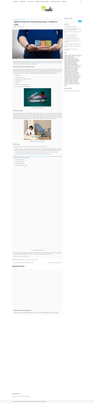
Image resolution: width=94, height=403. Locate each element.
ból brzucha (79, 55)
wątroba (66, 81)
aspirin (69, 55)
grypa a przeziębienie (68, 62)
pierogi (74, 74)
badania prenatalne (18, 259)
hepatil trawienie (74, 64)
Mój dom (15, 1)
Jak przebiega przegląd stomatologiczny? (70, 26)
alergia (66, 55)
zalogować (18, 396)
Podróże (64, 1)
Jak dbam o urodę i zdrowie (41, 1)
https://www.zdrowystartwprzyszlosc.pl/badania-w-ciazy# (34, 156)
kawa (72, 67)
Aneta (15, 26)
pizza (77, 74)
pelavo (66, 74)
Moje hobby (22, 1)
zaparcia (70, 81)
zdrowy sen (67, 83)
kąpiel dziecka (67, 71)
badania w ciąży (25, 259)
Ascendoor (36, 401)
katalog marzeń (67, 67)
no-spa (73, 73)
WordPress (44, 401)
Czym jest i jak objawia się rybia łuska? (70, 34)
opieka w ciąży (30, 259)
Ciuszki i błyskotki (55, 1)
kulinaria (76, 67)
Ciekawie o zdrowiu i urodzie (24, 401)
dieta (65, 57)
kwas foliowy (75, 69)
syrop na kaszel (75, 78)
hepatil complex (67, 64)
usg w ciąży (36, 259)
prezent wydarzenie (76, 76)
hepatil (74, 62)
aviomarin (74, 55)
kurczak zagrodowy (68, 69)
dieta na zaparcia (71, 57)
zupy (66, 85)
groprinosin (77, 60)
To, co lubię (30, 1)
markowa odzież (74, 71)
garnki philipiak (71, 60)
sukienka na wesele (68, 78)
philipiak (69, 74)
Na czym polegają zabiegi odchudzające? (70, 36)
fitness (66, 60)
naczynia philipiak (68, 73)
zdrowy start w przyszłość (74, 83)
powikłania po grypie (68, 76)
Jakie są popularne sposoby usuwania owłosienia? (72, 38)
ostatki (77, 73)
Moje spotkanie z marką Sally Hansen (22, 310)
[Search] (80, 1)
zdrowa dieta (75, 81)
